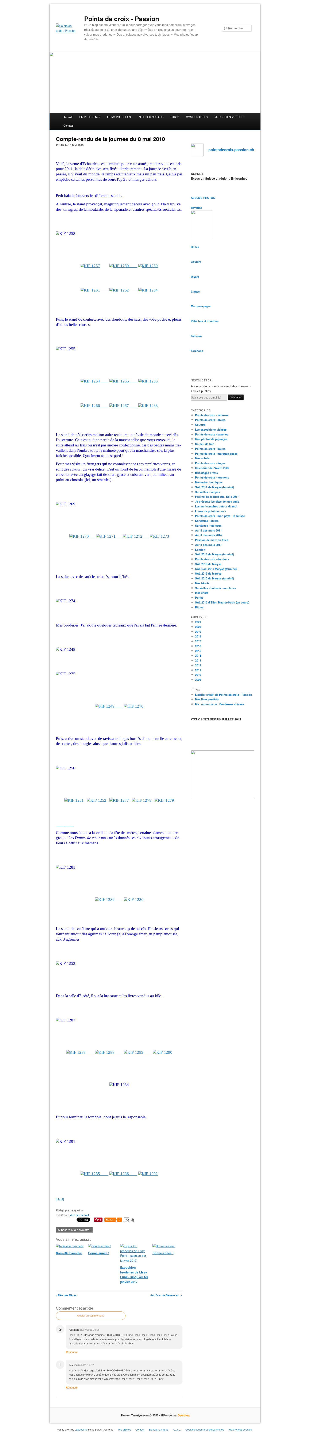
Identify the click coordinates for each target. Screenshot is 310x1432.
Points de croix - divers (210, 420)
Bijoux (199, 607)
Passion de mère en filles (211, 540)
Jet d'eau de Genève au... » (166, 1295)
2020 (198, 627)
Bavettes (196, 208)
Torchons (197, 351)
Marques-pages (201, 306)
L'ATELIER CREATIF (150, 117)
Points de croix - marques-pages (216, 454)
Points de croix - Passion (121, 18)
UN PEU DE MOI (89, 117)
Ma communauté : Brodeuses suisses (219, 704)
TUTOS (174, 117)
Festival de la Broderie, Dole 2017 (217, 497)
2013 (198, 660)
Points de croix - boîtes (210, 449)
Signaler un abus (159, 1429)
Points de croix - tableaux (211, 415)
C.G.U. (177, 1429)
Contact (68, 125)
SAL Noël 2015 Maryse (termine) (216, 569)
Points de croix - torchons (212, 477)
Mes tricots (202, 583)
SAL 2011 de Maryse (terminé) (214, 487)
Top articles (124, 1429)
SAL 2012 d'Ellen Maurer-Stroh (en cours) (222, 602)
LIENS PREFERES (119, 117)
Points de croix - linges (210, 463)
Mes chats (201, 593)
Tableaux (196, 336)
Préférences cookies (240, 1429)
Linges (195, 291)
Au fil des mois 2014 (208, 535)
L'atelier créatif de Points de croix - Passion (223, 695)
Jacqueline (81, 1429)
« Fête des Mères (66, 1295)
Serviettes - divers (206, 521)
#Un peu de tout (79, 1215)
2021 (198, 622)
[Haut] (60, 1199)
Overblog (184, 1415)
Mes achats (202, 458)
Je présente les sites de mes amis (217, 501)
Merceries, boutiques (208, 482)
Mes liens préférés (207, 699)
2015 (198, 651)
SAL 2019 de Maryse (208, 573)
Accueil (68, 117)
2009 (198, 680)
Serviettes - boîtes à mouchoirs (215, 588)
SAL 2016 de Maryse (208, 564)
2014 (198, 656)
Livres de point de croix (210, 511)
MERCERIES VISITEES (229, 117)
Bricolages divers (206, 473)
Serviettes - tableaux (208, 525)
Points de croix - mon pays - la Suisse (220, 516)
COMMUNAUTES (197, 117)
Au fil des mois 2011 (208, 530)
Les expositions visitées (210, 429)
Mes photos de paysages (211, 439)
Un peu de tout (204, 444)
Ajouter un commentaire (90, 1315)
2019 (198, 632)
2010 (198, 675)
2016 (198, 646)
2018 (198, 636)
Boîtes (195, 247)
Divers (195, 277)
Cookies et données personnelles (204, 1429)
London (200, 550)
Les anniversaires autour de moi (216, 506)
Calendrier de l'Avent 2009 (212, 468)
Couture (196, 262)
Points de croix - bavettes (211, 434)
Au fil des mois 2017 (208, 545)
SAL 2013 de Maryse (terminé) (214, 554)
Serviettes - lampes (207, 492)
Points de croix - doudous (212, 559)
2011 (198, 670)
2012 (198, 665)
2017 (198, 641)
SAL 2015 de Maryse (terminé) (214, 578)
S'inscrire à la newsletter (74, 1229)
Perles (199, 597)
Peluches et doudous (204, 321)
